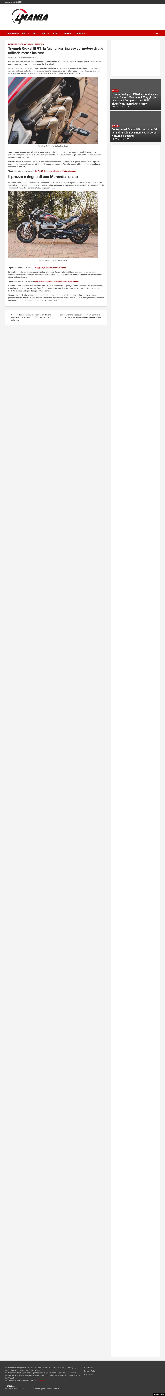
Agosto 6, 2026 (117, 107)
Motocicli (28, 44)
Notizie (79, 33)
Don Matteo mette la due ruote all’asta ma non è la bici (57, 281)
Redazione (88, 1368)
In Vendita (12, 44)
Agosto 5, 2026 (117, 139)
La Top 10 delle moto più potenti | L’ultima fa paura (55, 171)
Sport (55, 33)
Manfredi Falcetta (31, 57)
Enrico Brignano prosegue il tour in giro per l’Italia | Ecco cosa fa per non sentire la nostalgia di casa (80, 316)
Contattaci (42, 1380)
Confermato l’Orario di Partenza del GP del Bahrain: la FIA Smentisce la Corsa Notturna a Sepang (134, 132)
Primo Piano (13, 33)
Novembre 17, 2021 (15, 57)
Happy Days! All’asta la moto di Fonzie (50, 268)
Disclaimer (88, 1374)
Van (34, 33)
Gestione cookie (159, 1394)
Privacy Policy (90, 1371)
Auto (24, 33)
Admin (126, 107)
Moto (44, 33)
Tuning (67, 33)
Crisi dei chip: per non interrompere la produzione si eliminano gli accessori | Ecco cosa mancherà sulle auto (31, 317)
